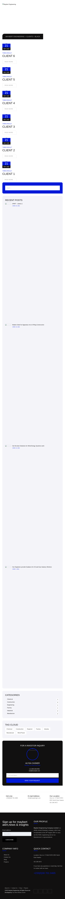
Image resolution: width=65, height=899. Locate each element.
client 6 (8, 56)
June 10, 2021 (16, 448)
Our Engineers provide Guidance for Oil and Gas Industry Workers (32, 567)
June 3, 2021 (15, 569)
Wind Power (21, 733)
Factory (9, 708)
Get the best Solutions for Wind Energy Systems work (28, 446)
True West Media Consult (19, 892)
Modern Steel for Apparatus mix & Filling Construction (28, 325)
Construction (11, 702)
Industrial (10, 710)
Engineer (29, 729)
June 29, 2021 (16, 205)
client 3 (8, 126)
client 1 (8, 173)
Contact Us (7, 857)
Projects (6, 862)
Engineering (10, 705)
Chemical (10, 699)
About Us (6, 855)
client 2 (8, 150)
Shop (5, 859)
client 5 (8, 79)
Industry (46, 729)
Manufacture (11, 713)
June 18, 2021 (16, 327)
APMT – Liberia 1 (17, 203)
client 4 (8, 103)
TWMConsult (7, 53)
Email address (6, 830)
